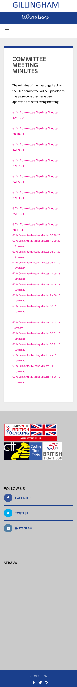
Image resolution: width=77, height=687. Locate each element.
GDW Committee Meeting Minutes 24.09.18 (36, 355)
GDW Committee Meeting (30, 208)
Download (19, 246)
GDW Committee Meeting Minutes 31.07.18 (36, 366)
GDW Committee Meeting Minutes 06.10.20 (36, 235)
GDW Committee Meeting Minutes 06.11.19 (36, 262)
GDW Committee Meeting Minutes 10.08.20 (36, 241)
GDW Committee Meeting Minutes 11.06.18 (36, 377)
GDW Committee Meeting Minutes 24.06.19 (36, 295)
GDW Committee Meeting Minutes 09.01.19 (36, 333)
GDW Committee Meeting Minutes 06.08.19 (36, 284)
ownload (18, 328)
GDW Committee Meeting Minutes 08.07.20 (36, 252)
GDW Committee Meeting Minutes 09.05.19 (36, 306)
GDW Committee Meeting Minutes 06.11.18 (36, 344)
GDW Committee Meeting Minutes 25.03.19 (36, 322)
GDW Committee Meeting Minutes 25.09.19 (36, 273)
